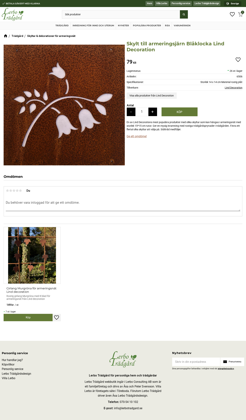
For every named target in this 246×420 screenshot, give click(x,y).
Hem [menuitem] (149, 3)
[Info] (28, 317)
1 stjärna (7, 190)
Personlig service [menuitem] (181, 3)
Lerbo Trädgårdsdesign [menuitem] (207, 3)
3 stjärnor (13, 190)
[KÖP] (180, 111)
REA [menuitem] (167, 25)
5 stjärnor (20, 190)
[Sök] (184, 14)
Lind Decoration (233, 87)
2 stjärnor (10, 190)
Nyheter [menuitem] (123, 25)
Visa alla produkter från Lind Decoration (151, 95)
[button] (232, 14)
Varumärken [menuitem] (182, 25)
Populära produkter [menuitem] (147, 25)
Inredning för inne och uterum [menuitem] (93, 25)
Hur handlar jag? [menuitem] (12, 360)
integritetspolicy (226, 368)
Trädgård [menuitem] (62, 25)
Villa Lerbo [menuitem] (161, 3)
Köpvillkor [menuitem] (8, 364)
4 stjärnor (17, 190)
